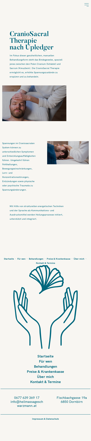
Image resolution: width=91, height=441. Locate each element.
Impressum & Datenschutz (45, 418)
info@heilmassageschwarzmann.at (27, 404)
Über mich (79, 258)
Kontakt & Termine (45, 263)
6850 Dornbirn (72, 402)
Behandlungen (36, 258)
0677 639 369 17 (26, 398)
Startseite (9, 258)
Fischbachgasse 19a (72, 398)
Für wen (21, 258)
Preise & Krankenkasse (58, 258)
